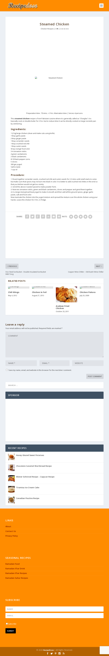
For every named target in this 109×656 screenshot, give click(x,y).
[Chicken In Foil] (42, 287)
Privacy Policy (11, 536)
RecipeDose (48, 650)
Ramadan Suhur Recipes (16, 578)
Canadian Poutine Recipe (27, 498)
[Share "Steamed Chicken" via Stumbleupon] (48, 216)
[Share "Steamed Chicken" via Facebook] (27, 216)
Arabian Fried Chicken (62, 307)
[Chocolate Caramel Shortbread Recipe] (11, 467)
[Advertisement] (54, 54)
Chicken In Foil (39, 292)
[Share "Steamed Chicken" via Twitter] (32, 216)
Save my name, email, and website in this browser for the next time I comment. (40, 370)
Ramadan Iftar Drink (15, 568)
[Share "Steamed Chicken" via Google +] (37, 216)
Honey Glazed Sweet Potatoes (30, 455)
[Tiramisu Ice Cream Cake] (11, 489)
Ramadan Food (12, 564)
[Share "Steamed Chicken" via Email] (53, 216)
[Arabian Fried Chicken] (66, 294)
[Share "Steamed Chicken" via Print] (59, 216)
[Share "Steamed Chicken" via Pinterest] (43, 216)
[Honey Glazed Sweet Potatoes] (11, 457)
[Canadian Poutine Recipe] (11, 500)
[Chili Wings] (18, 287)
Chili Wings (13, 292)
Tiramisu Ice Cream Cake (27, 487)
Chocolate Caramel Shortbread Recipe (34, 466)
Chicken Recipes (47, 28)
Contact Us (10, 531)
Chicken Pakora (88, 292)
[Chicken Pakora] (90, 287)
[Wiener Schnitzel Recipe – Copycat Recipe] (11, 478)
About (8, 526)
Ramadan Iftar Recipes (16, 573)
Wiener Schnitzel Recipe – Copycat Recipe (35, 476)
